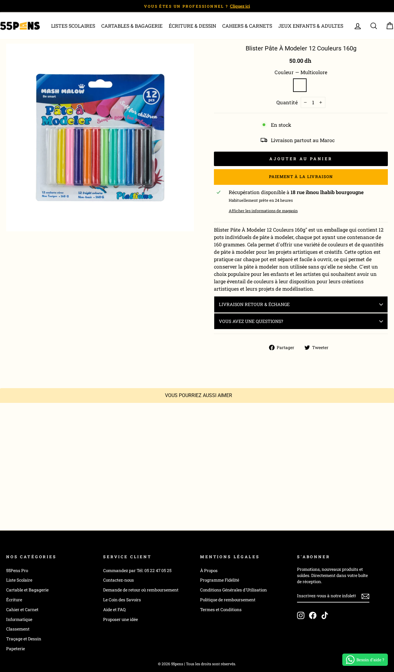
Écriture (14, 599)
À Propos (209, 570)
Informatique (19, 619)
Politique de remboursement (227, 599)
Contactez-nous (118, 580)
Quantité (287, 102)
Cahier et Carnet (22, 609)
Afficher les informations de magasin (263, 210)
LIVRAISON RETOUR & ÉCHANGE (254, 304)
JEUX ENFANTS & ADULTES (310, 25)
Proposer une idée (120, 619)
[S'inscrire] (365, 596)
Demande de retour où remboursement (141, 590)
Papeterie (15, 648)
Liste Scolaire (19, 580)
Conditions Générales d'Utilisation (233, 590)
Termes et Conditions (221, 609)
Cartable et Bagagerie (27, 590)
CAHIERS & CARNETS (247, 25)
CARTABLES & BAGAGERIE (132, 25)
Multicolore (300, 85)
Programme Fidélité (219, 580)
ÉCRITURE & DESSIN (192, 25)
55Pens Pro (17, 570)
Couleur (301, 72)
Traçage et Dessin (23, 639)
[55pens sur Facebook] (312, 615)
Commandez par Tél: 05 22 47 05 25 (137, 570)
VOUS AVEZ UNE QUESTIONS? (251, 321)
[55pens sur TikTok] (324, 615)
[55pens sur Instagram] (300, 615)
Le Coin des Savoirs (122, 599)
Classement (18, 629)
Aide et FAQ (114, 609)
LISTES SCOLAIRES (73, 25)
